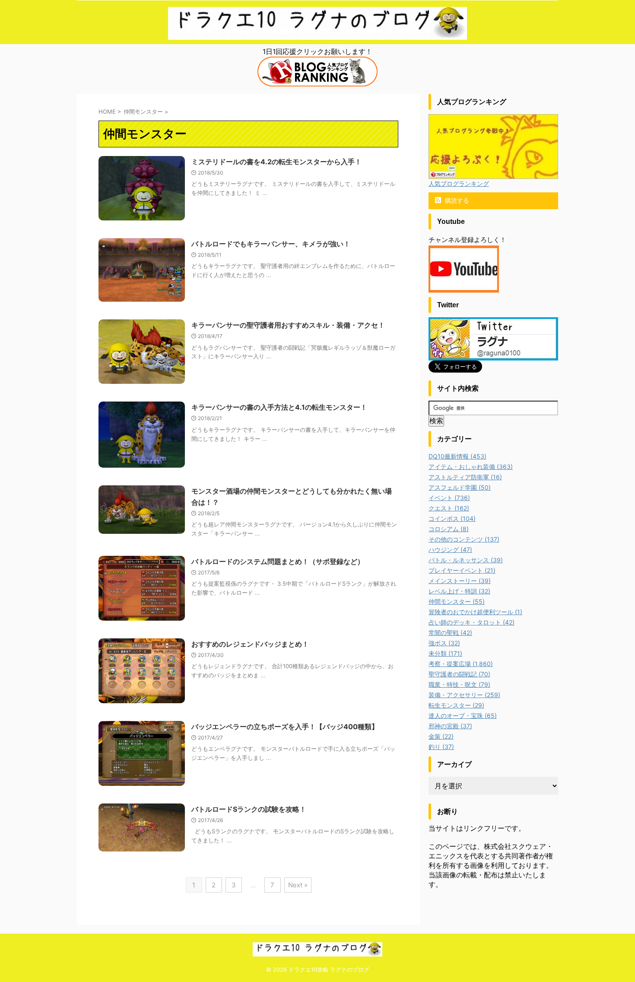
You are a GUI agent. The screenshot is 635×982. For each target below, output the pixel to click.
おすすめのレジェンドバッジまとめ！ (250, 644)
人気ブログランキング (459, 183)
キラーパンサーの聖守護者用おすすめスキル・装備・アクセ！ (288, 325)
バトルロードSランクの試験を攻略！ (248, 809)
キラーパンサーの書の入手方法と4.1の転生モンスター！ (279, 407)
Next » (298, 885)
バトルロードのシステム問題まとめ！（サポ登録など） (277, 561)
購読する (456, 200)
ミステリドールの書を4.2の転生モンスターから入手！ (276, 161)
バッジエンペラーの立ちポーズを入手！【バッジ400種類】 (284, 726)
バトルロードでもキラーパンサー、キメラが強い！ (270, 243)
